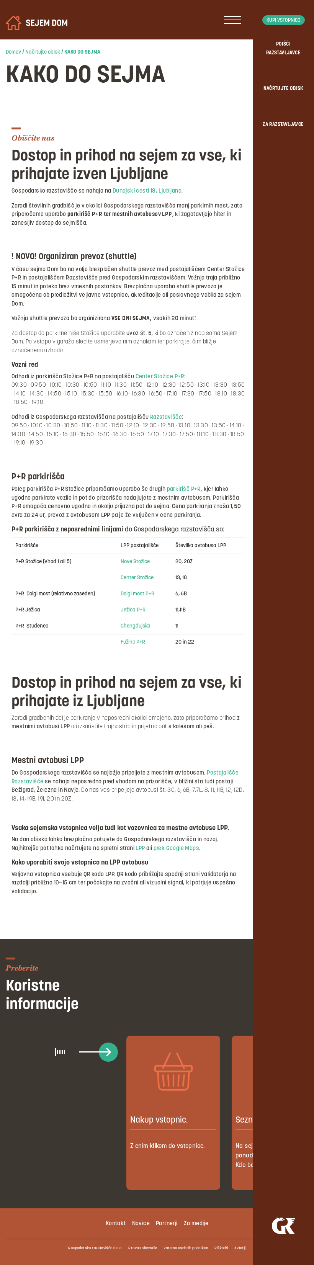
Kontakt (116, 1224)
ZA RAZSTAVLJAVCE (283, 124)
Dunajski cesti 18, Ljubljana (147, 191)
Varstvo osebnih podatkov (186, 1248)
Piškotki (221, 1248)
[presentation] (108, 1052)
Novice (141, 1224)
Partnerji (167, 1224)
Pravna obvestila (142, 1248)
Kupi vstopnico (284, 20)
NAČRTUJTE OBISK (283, 88)
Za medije (196, 1224)
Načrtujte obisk (42, 52)
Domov (13, 52)
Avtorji (240, 1248)
